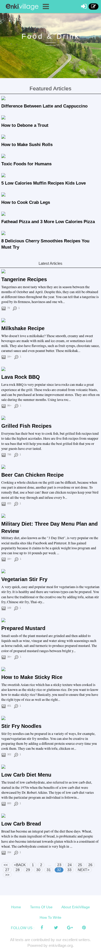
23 (59, 865)
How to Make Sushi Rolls (27, 144)
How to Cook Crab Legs (25, 202)
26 (90, 865)
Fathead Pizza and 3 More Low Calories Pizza (48, 221)
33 (69, 870)
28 (18, 870)
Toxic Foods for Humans (26, 163)
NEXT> (83, 870)
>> (7, 875)
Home (16, 907)
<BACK (20, 865)
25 (80, 865)
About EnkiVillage (75, 907)
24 (70, 865)
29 (28, 870)
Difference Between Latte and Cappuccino (44, 106)
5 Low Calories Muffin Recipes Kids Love (43, 183)
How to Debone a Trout (24, 125)
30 (38, 870)
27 (7, 870)
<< (6, 865)
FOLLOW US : (22, 928)
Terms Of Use (41, 907)
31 (49, 870)
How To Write (50, 917)
